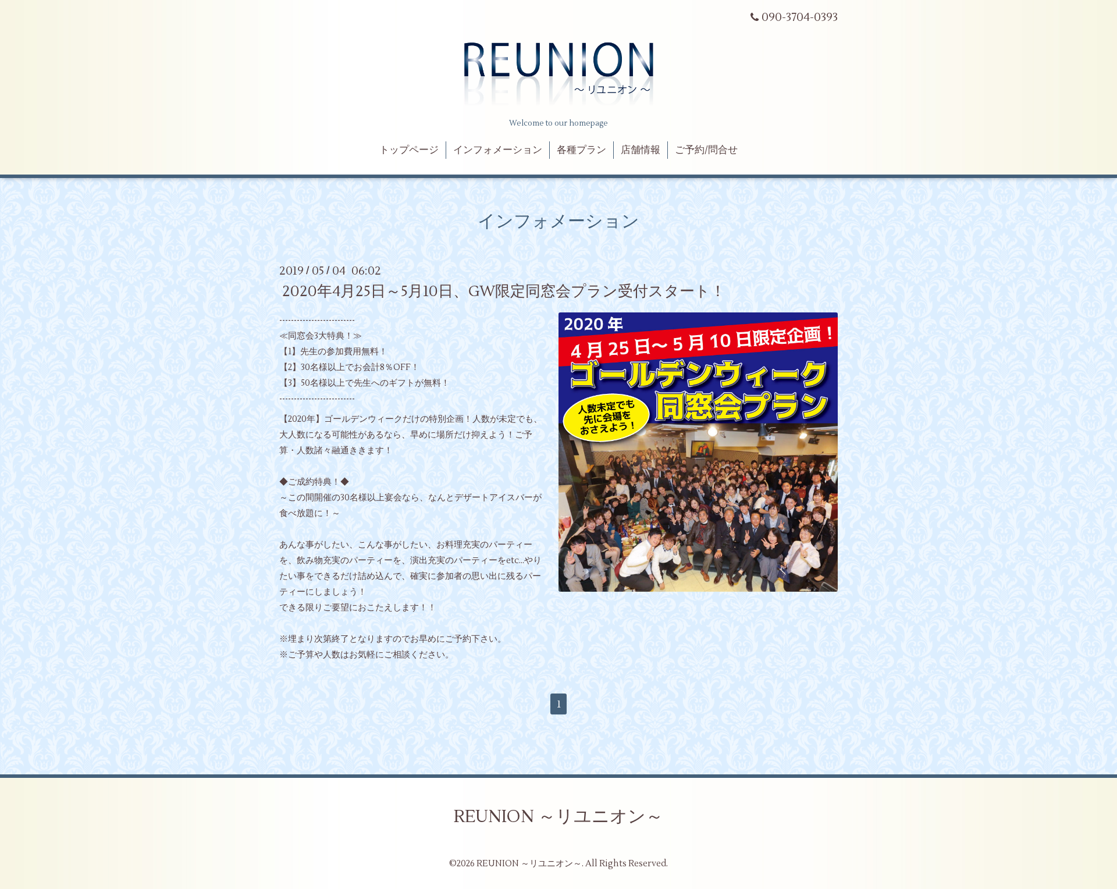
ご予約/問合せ (706, 150)
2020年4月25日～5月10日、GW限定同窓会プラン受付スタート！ (503, 291)
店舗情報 (640, 150)
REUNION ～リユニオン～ (558, 816)
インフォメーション (497, 150)
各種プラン (581, 150)
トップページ (409, 150)
